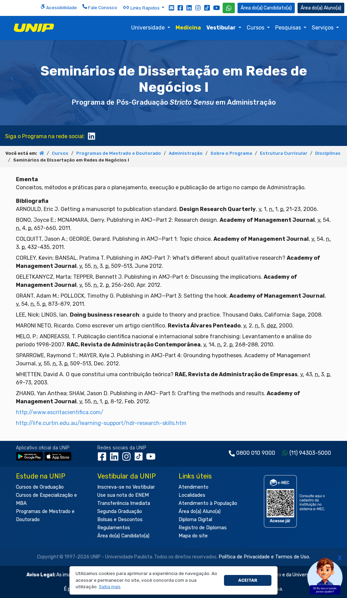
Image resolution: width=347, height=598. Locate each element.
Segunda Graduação (119, 511)
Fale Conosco (102, 7)
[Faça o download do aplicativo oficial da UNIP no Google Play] (29, 456)
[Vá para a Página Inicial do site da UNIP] (33, 28)
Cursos (256, 27)
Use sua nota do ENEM (123, 495)
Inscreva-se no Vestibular (126, 487)
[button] (110, 587)
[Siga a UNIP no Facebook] (180, 7)
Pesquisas (288, 27)
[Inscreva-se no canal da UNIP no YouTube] (216, 7)
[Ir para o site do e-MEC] (295, 501)
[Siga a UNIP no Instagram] (197, 7)
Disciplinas (328, 153)
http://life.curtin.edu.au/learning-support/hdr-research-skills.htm (101, 423)
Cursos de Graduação (40, 487)
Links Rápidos (145, 7)
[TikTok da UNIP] (140, 459)
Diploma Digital (195, 519)
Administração (186, 153)
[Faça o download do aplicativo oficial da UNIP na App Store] (58, 456)
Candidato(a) (278, 8)
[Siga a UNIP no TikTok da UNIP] (207, 7)
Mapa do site (193, 536)
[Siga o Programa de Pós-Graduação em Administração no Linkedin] (91, 135)
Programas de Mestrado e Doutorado (118, 153)
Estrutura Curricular (283, 153)
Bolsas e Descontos (120, 519)
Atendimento (193, 487)
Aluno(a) (332, 8)
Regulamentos (113, 528)
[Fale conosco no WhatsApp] (228, 8)
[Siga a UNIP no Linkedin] (189, 7)
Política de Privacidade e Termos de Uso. (264, 557)
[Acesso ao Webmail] (171, 7)
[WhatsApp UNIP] (229, 8)
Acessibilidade (61, 7)
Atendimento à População (208, 503)
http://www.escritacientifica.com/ (59, 412)
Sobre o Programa (231, 153)
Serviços (323, 27)
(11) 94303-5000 (310, 453)
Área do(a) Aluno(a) (200, 511)
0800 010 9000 (255, 453)
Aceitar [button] (247, 580)
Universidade (148, 27)
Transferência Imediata (123, 503)
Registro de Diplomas (203, 528)
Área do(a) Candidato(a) (123, 536)
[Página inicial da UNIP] (41, 153)
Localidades (192, 495)
